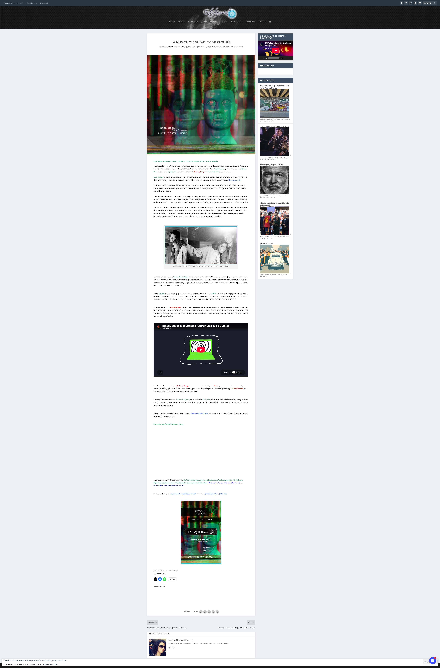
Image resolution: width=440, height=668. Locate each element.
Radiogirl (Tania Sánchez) (176, 47)
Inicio (172, 22)
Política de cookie (50, 664)
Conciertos (202, 47)
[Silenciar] (287, 58)
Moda (224, 22)
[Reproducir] (261, 58)
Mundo (262, 22)
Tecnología (237, 22)
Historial (20, 3)
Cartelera (193, 22)
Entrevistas (211, 47)
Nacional (226, 47)
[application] (275, 50)
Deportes (250, 22)
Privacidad (44, 3)
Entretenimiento (210, 22)
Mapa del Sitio (8, 3)
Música (181, 22)
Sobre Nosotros (31, 3)
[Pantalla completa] (290, 58)
